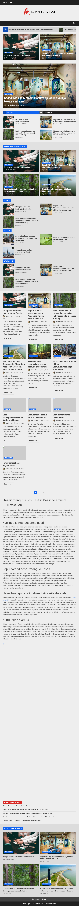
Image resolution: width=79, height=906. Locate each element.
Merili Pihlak (11, 105)
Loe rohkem (8, 338)
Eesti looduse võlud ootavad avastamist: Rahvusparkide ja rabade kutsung (39, 86)
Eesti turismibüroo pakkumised (64, 405)
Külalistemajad (8, 94)
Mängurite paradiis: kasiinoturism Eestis (8, 122)
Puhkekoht (58, 356)
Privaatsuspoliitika (39, 899)
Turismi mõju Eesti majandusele (14, 453)
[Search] (74, 23)
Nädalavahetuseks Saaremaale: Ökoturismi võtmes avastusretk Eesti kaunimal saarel (46, 134)
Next (43, 492)
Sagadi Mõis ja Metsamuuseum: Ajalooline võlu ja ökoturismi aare (46, 122)
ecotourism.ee (51, 904)
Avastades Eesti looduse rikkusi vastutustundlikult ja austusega (8, 239)
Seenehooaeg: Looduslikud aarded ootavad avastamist (39, 351)
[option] (39, 86)
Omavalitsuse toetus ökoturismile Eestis (8, 252)
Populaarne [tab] (48, 113)
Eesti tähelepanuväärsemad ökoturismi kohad (46, 239)
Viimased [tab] (10, 113)
